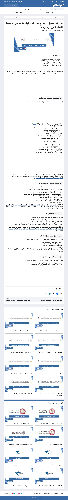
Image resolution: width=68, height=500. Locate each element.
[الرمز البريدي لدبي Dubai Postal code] (19, 478)
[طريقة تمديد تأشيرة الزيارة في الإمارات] (19, 386)
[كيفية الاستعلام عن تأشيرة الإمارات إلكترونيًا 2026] (49, 344)
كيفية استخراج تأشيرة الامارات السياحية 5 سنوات (18, 300)
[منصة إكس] (53, 293)
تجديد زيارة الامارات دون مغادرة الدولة (47, 228)
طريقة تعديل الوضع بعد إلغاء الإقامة (51, 59)
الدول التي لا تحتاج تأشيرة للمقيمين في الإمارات (25, 228)
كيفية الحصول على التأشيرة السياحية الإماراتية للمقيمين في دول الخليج (40, 227)
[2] (31, 186)
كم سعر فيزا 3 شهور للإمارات (51, 176)
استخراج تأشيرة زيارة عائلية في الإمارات (48, 248)
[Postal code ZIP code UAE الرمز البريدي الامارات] (19, 457)
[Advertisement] (34, 84)
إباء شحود (56, 30)
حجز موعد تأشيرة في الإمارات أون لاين (43, 178)
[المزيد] (46, 293)
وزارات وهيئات (53, 17)
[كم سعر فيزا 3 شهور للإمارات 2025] (49, 365)
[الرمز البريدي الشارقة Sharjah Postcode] (49, 457)
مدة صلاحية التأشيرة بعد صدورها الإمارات (33, 176)
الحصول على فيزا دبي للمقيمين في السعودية (27, 248)
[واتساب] (50, 293)
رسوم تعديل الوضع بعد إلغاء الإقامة (51, 64)
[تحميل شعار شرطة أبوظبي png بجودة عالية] (49, 415)
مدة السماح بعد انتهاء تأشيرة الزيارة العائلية (36, 249)
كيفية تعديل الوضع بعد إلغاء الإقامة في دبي (47, 60)
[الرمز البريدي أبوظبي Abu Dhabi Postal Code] (49, 478)
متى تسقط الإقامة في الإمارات (53, 62)
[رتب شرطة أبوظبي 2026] (49, 436)
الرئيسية (61, 17)
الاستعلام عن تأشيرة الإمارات (38, 206)
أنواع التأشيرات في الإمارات (51, 174)
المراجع (58, 67)
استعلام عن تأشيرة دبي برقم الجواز (35, 174)
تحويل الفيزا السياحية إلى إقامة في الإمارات (19, 206)
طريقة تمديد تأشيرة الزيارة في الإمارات (48, 204)
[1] (27, 101)
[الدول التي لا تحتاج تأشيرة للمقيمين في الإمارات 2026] (19, 323)
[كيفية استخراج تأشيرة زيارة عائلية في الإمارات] (19, 365)
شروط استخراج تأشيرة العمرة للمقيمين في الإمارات (25, 204)
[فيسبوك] (57, 293)
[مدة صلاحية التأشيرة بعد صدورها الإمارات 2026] (19, 344)
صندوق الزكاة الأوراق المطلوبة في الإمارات (51, 300)
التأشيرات (51, 309)
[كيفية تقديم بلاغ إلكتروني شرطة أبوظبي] (19, 415)
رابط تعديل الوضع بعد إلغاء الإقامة (52, 65)
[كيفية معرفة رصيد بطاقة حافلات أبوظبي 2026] (19, 436)
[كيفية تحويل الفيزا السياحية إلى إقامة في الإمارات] (49, 323)
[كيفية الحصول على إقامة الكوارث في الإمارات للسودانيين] (49, 386)
